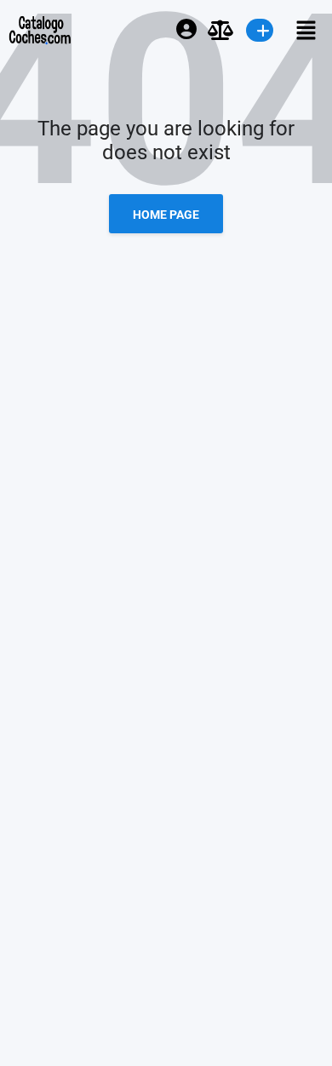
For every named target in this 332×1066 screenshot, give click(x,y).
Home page (166, 214)
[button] (298, 30)
